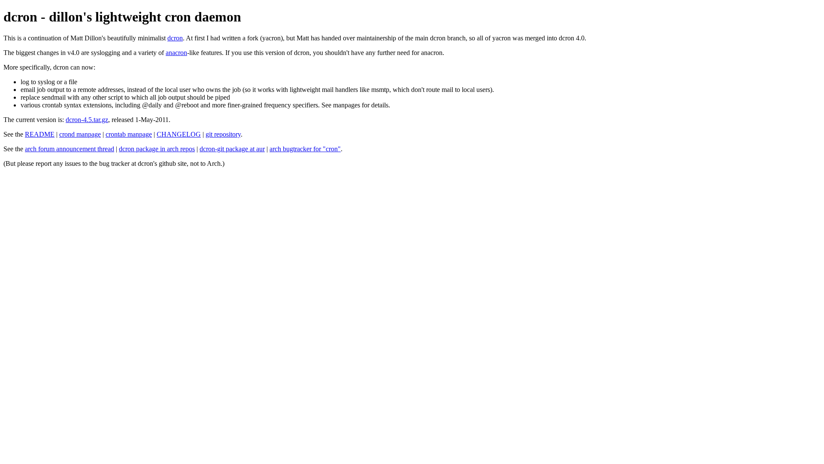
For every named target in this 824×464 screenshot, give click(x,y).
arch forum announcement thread (69, 149)
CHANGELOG (179, 134)
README (40, 134)
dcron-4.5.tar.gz (87, 119)
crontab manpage (129, 134)
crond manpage (80, 134)
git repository (223, 134)
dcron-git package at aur (232, 149)
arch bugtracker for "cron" (305, 149)
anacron (176, 52)
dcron (175, 38)
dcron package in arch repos (157, 149)
